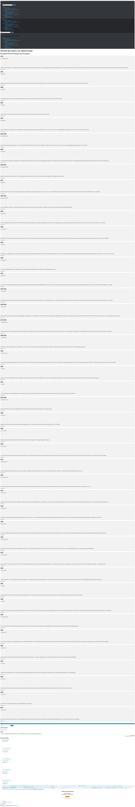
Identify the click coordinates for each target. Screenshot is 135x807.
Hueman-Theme (16, 805)
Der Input (2, 1)
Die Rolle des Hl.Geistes (96, 785)
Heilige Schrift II (5, 771)
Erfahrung (103, 785)
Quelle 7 (133, 736)
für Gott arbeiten (20, 787)
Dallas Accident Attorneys (68, 798)
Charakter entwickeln (38, 785)
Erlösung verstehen (117, 785)
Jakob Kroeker (5, 10)
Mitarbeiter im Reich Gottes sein (9, 789)
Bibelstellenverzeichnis (9, 17)
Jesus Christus (111, 787)
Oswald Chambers (6, 7)
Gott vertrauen (78, 787)
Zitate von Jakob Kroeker (9, 11)
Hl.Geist (104, 787)
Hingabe (100, 787)
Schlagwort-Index (8, 16)
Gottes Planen (59, 787)
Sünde (34, 789)
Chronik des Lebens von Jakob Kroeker (12, 14)
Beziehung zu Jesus (28, 786)
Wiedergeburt (40, 789)
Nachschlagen (5, 15)
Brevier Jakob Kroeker (7, 748)
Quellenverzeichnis (8, 13)
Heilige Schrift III (6, 760)
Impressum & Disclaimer (7, 802)
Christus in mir (53, 785)
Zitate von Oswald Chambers (10, 8)
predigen (20, 789)
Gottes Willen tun (69, 787)
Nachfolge (17, 789)
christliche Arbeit (47, 785)
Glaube (53, 787)
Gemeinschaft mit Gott (46, 787)
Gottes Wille (63, 787)
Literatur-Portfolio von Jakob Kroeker (11, 12)
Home (4, 6)
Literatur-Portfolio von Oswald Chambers (12, 9)
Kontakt (4, 801)
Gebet (25, 787)
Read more (2, 69)
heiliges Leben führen (88, 787)
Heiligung (95, 787)
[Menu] (0, 3)
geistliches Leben (38, 787)
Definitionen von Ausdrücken (70, 785)
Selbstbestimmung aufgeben (27, 789)
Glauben (56, 787)
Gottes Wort (73, 787)
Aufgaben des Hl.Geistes (16, 786)
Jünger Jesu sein (130, 787)
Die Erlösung (81, 786)
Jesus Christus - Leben (121, 787)
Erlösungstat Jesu (109, 785)
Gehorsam (31, 787)
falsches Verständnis (10, 787)
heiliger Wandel (82, 787)
